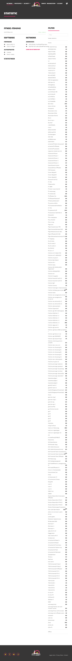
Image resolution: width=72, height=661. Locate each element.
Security (26, 3)
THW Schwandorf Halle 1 (54, 564)
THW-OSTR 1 (51, 585)
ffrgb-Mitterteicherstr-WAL (55, 231)
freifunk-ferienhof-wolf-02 (55, 278)
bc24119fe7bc (51, 96)
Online (49, 42)
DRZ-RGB (50, 137)
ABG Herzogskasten (53, 80)
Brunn (49, 118)
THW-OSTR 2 (51, 588)
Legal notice (52, 655)
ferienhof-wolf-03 (52, 179)
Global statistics (52, 38)
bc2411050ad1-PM (52, 92)
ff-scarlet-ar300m (53, 203)
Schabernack (51, 538)
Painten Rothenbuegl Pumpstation (57, 507)
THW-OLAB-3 (51, 583)
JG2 (49, 435)
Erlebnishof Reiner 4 (53, 163)
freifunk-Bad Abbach (53, 260)
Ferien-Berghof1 (52, 172)
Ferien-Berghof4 (52, 177)
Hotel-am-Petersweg (53, 428)
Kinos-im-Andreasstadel (54, 470)
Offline (50, 631)
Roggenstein (51, 533)
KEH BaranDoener (52, 442)
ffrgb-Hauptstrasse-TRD (54, 227)
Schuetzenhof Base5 (53, 542)
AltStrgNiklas (51, 85)
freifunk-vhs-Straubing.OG (55, 354)
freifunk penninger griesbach (55, 366)
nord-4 (50, 489)
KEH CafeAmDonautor (53, 447)
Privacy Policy (59, 655)
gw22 (49, 418)
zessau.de (50, 625)
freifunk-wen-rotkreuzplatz (55, 359)
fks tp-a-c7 (51, 250)
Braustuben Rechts (53, 115)
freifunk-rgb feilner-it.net (54, 334)
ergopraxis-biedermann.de (55, 151)
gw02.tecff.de (51, 406)
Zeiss (49, 622)
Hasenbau (50, 423)
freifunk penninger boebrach (55, 364)
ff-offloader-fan (52, 196)
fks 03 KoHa (51, 241)
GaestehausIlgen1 (52, 378)
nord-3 (50, 486)
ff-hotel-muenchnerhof (54, 189)
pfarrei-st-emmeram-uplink (55, 512)
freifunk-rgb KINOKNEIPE (54, 336)
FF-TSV (50, 208)
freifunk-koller (52, 292)
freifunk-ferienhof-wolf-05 (55, 281)
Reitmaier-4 (51, 528)
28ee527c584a (52, 58)
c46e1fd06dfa (51, 125)
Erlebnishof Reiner (53, 153)
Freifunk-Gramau (52, 285)
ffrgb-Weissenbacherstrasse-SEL (56, 236)
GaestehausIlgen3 (52, 383)
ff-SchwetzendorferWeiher (55, 205)
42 (48, 61)
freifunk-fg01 (51, 283)
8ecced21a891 (51, 75)
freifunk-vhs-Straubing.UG (55, 357)
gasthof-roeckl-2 (52, 387)
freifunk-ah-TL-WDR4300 (54, 255)
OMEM (49, 493)
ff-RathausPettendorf (53, 201)
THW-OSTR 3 (51, 590)
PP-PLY (50, 514)
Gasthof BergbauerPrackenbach (56, 390)
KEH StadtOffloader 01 (53, 467)
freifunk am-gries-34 (53, 361)
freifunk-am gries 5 (53, 257)
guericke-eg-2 (51, 404)
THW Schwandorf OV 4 (54, 578)
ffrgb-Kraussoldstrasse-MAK (55, 229)
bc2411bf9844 (51, 99)
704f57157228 (51, 68)
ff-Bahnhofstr (51, 184)
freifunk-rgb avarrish (53, 327)
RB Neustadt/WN (52, 521)
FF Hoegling (51, 239)
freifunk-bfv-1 (51, 262)
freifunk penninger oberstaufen (56, 373)
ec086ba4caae (52, 139)
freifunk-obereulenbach (54, 306)
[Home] (36, 4)
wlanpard (50, 615)
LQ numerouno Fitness (54, 479)
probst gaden (51, 516)
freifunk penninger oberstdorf (55, 376)
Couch (49, 127)
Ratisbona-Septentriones (54, 519)
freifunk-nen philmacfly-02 (55, 304)
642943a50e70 (52, 63)
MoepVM (50, 482)
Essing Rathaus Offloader (54, 167)
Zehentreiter (51, 620)
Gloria (49, 395)
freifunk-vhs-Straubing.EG (54, 350)
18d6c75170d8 (51, 51)
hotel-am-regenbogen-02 (54, 432)
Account (60, 3)
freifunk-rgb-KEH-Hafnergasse (56, 311)
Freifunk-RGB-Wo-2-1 (53, 318)
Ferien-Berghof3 (52, 175)
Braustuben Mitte (52, 113)
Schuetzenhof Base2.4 (54, 540)
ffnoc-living (51, 222)
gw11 (49, 411)
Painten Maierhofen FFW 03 (55, 505)
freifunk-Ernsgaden (53, 276)
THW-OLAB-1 (51, 580)
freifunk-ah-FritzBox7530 (54, 253)
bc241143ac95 (51, 94)
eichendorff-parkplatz (53, 149)
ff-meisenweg (51, 191)
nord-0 (50, 484)
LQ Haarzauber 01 (52, 477)
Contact (66, 655)
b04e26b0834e (52, 87)
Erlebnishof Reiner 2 (53, 158)
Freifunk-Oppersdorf (53, 308)
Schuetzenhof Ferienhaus (54, 545)
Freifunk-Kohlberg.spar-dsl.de (55, 290)
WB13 (49, 602)
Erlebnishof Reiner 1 (53, 156)
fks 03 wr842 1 (52, 243)
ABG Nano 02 (51, 82)
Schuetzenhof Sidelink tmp (55, 547)
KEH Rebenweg (52, 459)
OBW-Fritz (50, 491)
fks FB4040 (51, 248)
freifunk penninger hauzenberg (56, 368)
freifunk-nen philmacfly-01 (55, 301)
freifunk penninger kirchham (55, 371)
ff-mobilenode (51, 193)
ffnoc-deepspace (52, 217)
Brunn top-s (51, 120)
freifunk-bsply (51, 265)
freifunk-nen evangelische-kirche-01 (57, 295)
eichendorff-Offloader (53, 146)
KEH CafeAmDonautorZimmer (55, 449)
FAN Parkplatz (51, 170)
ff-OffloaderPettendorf (54, 198)
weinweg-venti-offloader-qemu (56, 613)
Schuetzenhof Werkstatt (54, 552)
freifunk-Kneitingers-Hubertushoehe (57, 288)
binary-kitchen (51, 106)
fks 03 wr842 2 (52, 246)
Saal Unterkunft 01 (53, 535)
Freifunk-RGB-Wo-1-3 (53, 315)
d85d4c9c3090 (52, 130)
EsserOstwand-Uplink (53, 165)
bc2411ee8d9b (51, 101)
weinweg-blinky (52, 604)
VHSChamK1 (51, 597)
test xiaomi (51, 561)
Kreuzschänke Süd (52, 472)
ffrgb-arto (50, 224)
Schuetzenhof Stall (53, 550)
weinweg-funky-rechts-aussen (56, 611)
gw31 (49, 421)
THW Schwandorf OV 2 (54, 573)
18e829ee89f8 (52, 54)
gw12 (49, 414)
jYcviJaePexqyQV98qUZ (54, 437)
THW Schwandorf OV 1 (53, 571)
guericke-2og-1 (52, 397)
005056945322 (52, 49)
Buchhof (50, 122)
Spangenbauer (51, 554)
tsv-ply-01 (50, 592)
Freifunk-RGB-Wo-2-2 (53, 320)
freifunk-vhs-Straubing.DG (55, 347)
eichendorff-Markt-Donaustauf (56, 144)
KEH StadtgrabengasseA (54, 461)
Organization (51, 3)
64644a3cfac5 (52, 66)
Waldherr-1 (51, 599)
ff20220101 (51, 215)
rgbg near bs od (52, 531)
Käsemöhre (51, 440)
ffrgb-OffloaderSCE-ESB (54, 234)
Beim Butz (50, 103)
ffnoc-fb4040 (51, 220)
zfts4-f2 (50, 627)
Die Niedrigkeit (52, 134)
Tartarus (50, 557)
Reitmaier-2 (51, 526)
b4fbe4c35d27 (51, 89)
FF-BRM (50, 186)
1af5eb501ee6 (51, 56)
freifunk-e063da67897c (54, 271)
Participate (18, 3)
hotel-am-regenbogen (53, 430)
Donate (43, 3)
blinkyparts (51, 108)
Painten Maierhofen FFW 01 (55, 500)
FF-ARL (50, 182)
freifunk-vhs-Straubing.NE (54, 352)
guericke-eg (51, 402)
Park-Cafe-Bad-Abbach (54, 509)
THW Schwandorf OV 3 (54, 576)
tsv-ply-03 (51, 595)
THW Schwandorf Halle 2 (54, 566)
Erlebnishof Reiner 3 (53, 160)
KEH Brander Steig (52, 444)
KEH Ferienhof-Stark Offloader (56, 456)
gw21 (49, 416)
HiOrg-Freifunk (52, 425)
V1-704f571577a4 (52, 47)
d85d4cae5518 (52, 132)
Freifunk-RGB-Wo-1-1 (53, 313)
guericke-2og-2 (52, 399)
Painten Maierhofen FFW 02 (55, 502)
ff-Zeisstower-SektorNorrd (55, 212)
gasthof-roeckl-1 (52, 385)
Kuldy (49, 474)
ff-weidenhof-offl (52, 210)
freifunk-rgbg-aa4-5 (53, 325)
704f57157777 (51, 70)
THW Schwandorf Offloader (55, 569)
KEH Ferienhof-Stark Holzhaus (55, 454)
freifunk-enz (51, 273)
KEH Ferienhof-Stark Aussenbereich (57, 451)
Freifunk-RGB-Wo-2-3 (53, 322)
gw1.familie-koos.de (53, 409)
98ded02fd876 (52, 77)
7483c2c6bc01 (51, 73)
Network (9, 3)
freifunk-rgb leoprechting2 (55, 338)
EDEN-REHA (51, 141)
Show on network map (33, 49)
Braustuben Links (52, 111)
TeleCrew (50, 559)
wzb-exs (50, 618)
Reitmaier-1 (51, 523)
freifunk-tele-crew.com (54, 345)
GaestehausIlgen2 (52, 380)
